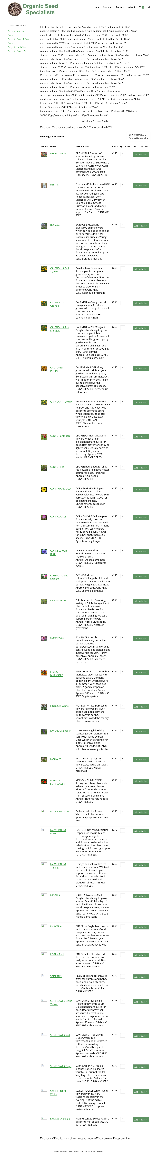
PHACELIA (56, 926)
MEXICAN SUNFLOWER (57, 782)
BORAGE (55, 225)
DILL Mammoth (59, 600)
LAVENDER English (60, 730)
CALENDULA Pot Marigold (59, 329)
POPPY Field (57, 954)
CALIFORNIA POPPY (57, 369)
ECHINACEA (57, 637)
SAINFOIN (56, 976)
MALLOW (55, 758)
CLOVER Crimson (60, 435)
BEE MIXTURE (58, 153)
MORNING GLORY (60, 811)
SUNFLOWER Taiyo (60, 1066)
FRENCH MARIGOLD (56, 673)
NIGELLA (55, 895)
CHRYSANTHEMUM (61, 401)
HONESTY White (59, 706)
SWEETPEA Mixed (60, 1118)
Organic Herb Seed (17, 47)
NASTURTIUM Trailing (58, 866)
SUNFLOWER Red (60, 1035)
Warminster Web (98, 1151)
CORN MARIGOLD (60, 488)
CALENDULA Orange (57, 304)
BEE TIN (54, 184)
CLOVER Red (57, 466)
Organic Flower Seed (18, 51)
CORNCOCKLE (58, 516)
